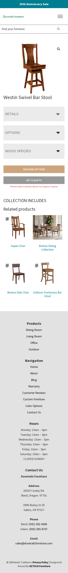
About (34, 373)
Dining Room (34, 330)
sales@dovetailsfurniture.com (33, 543)
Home (34, 367)
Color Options (33, 406)
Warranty (34, 386)
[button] (59, 49)
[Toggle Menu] (60, 16)
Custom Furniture (34, 399)
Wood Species (18, 151)
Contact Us (34, 412)
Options (12, 132)
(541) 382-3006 (38, 524)
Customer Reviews (34, 393)
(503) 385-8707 (38, 529)
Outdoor (34, 349)
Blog (34, 380)
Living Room (34, 336)
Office (33, 343)
